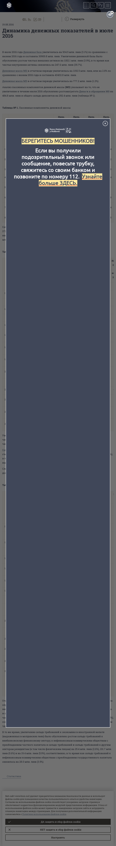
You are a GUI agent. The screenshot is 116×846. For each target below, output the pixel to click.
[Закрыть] (105, 123)
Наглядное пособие (110, 14)
